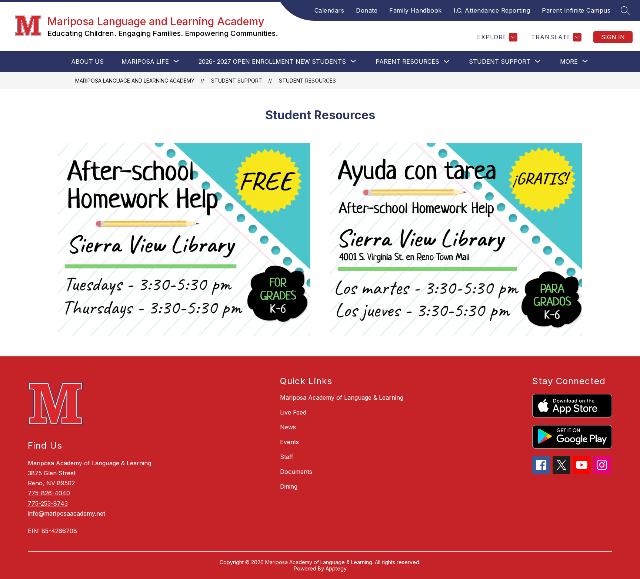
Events (289, 442)
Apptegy (336, 568)
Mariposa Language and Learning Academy (134, 80)
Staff (286, 456)
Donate (366, 10)
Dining (288, 486)
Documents (296, 471)
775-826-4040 (49, 493)
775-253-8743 (48, 503)
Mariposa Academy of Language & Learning (341, 397)
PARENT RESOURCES (407, 61)
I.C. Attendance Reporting (492, 10)
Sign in (613, 37)
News (288, 427)
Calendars (329, 10)
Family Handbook (415, 10)
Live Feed (293, 412)
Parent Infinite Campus (576, 10)
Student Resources (307, 80)
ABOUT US (87, 61)
